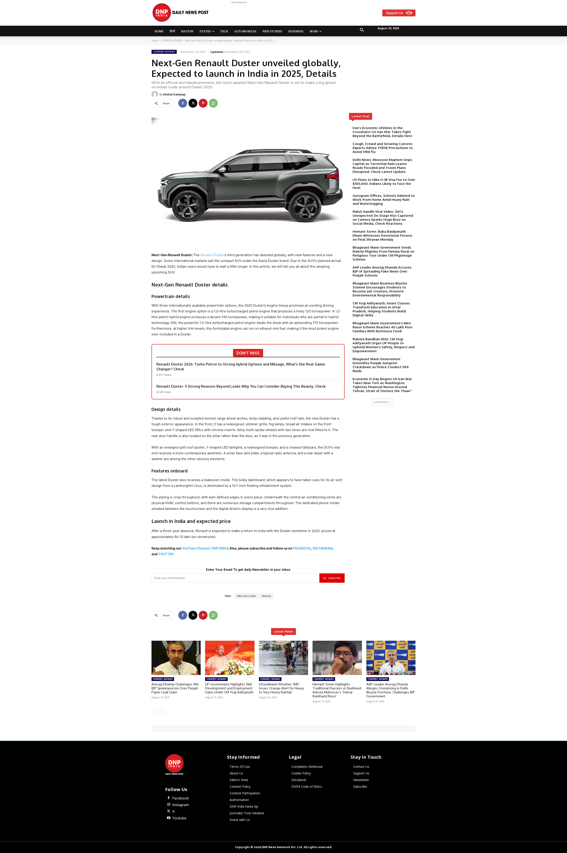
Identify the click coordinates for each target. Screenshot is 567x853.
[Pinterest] (203, 103)
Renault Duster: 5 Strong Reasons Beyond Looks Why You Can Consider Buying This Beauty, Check (241, 386)
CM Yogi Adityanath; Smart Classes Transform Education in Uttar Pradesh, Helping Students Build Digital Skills (381, 309)
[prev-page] (154, 711)
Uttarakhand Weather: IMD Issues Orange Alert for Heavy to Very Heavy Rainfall (281, 688)
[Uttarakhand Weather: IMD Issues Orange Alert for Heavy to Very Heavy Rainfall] (283, 658)
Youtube (179, 818)
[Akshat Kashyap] (155, 94)
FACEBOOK (302, 548)
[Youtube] (168, 818)
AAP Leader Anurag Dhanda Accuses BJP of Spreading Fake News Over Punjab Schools (382, 271)
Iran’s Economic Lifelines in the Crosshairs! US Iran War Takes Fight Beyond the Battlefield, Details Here (382, 132)
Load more (381, 402)
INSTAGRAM (323, 548)
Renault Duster (212, 255)
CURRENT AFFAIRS (171, 40)
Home (154, 40)
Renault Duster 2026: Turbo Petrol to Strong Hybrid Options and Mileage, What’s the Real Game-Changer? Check (241, 366)
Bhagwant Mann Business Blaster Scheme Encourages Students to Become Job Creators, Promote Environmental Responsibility (380, 289)
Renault (266, 596)
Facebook (180, 798)
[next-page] (161, 711)
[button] (361, 30)
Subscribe (334, 578)
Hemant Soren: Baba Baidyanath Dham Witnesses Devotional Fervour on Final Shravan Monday (382, 235)
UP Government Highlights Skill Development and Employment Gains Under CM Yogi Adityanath (229, 688)
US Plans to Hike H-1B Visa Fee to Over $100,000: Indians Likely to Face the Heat (384, 184)
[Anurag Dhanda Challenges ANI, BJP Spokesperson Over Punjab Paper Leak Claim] (176, 658)
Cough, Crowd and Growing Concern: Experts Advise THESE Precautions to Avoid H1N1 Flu (383, 148)
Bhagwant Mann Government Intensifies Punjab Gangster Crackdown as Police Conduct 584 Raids (381, 365)
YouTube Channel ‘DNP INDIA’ (205, 548)
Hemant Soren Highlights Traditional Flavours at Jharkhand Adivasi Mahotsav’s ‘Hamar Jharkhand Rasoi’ (337, 690)
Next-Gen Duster (246, 596)
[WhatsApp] (213, 103)
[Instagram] (168, 804)
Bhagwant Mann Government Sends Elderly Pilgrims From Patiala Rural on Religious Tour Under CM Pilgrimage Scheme (383, 253)
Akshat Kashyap (174, 94)
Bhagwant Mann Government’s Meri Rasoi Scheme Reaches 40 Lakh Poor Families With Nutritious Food (383, 327)
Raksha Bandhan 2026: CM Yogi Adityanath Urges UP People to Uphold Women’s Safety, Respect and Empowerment (384, 345)
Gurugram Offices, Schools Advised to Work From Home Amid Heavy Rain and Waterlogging (384, 199)
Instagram (180, 805)
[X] (192, 103)
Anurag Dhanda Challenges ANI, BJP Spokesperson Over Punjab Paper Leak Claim (175, 688)
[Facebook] (182, 103)
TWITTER (166, 554)
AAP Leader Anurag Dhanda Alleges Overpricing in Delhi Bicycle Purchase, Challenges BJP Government (390, 690)
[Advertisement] (300, 15)
